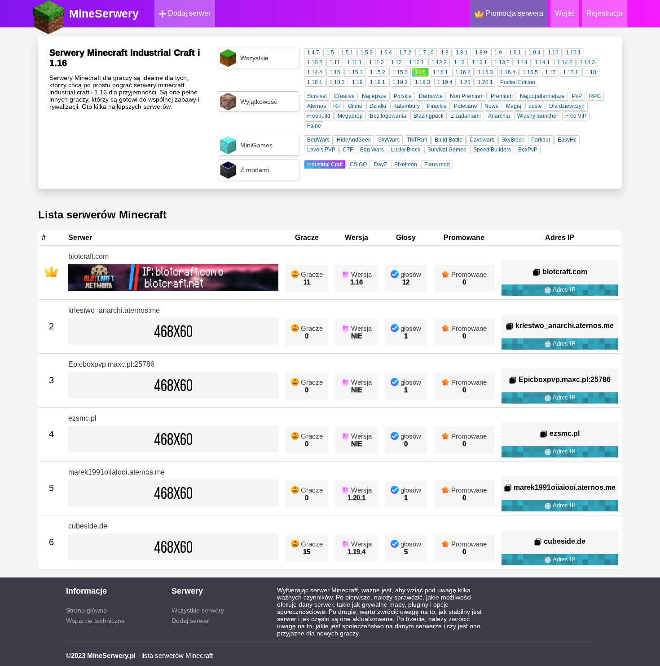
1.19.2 (400, 82)
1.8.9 (481, 52)
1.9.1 (515, 52)
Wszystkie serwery (198, 610)
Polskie (403, 96)
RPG (595, 96)
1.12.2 (439, 62)
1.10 (553, 52)
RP (337, 106)
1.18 (590, 72)
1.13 (459, 62)
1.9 (498, 52)
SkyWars (389, 139)
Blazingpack (429, 116)
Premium (502, 96)
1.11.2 (376, 62)
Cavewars (482, 139)
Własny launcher (537, 116)
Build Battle (448, 139)
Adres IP (563, 289)
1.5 (330, 52)
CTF (348, 149)
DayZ (380, 164)
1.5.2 (367, 52)
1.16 (420, 72)
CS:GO (358, 164)
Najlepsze (374, 96)
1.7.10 (426, 52)
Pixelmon (405, 164)
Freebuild (318, 116)
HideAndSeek (354, 139)
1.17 (550, 72)
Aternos (316, 106)
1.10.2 (314, 62)
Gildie (355, 106)
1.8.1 (462, 52)
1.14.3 (587, 62)
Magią (513, 106)
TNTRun (417, 139)
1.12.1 (416, 62)
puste (535, 106)
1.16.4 (507, 72)
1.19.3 (422, 82)
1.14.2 (564, 62)
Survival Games (446, 149)
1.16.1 (440, 72)
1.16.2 (463, 72)
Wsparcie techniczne (95, 620)
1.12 (396, 62)
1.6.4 (386, 52)
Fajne (314, 126)
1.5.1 (347, 52)
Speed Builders (492, 149)
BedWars (318, 139)
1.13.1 (479, 62)
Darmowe (431, 96)
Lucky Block (405, 149)
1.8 (445, 52)
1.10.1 (573, 52)
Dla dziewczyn (567, 106)
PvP (577, 96)
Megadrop (350, 116)
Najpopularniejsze (542, 96)
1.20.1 (485, 82)
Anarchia (499, 116)
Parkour (540, 139)
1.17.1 (570, 72)
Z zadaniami (466, 116)
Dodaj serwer (188, 13)
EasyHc (567, 139)
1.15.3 (400, 72)
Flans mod (437, 164)
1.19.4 (445, 82)
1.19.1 (377, 82)
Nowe (491, 106)
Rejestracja (604, 13)
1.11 (335, 62)
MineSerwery (104, 13)
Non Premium (467, 96)
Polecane (465, 106)
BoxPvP (527, 149)
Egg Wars (372, 149)
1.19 (357, 82)
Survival (317, 96)
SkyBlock (513, 139)
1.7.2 (405, 52)
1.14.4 (314, 72)
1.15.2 (377, 72)
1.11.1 (354, 62)
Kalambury (406, 106)
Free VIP (575, 116)
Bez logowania (388, 116)
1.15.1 (355, 72)
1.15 (335, 72)
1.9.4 (534, 52)
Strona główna (86, 610)
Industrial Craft (325, 164)
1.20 (465, 82)
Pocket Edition (517, 82)
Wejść (565, 13)
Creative (344, 96)
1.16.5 (530, 72)
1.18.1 (314, 82)
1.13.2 (502, 62)
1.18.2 (337, 82)
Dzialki (378, 106)
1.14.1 (542, 62)
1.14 (522, 62)
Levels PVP (321, 149)
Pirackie (437, 106)
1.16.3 (485, 72)
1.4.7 (313, 52)
